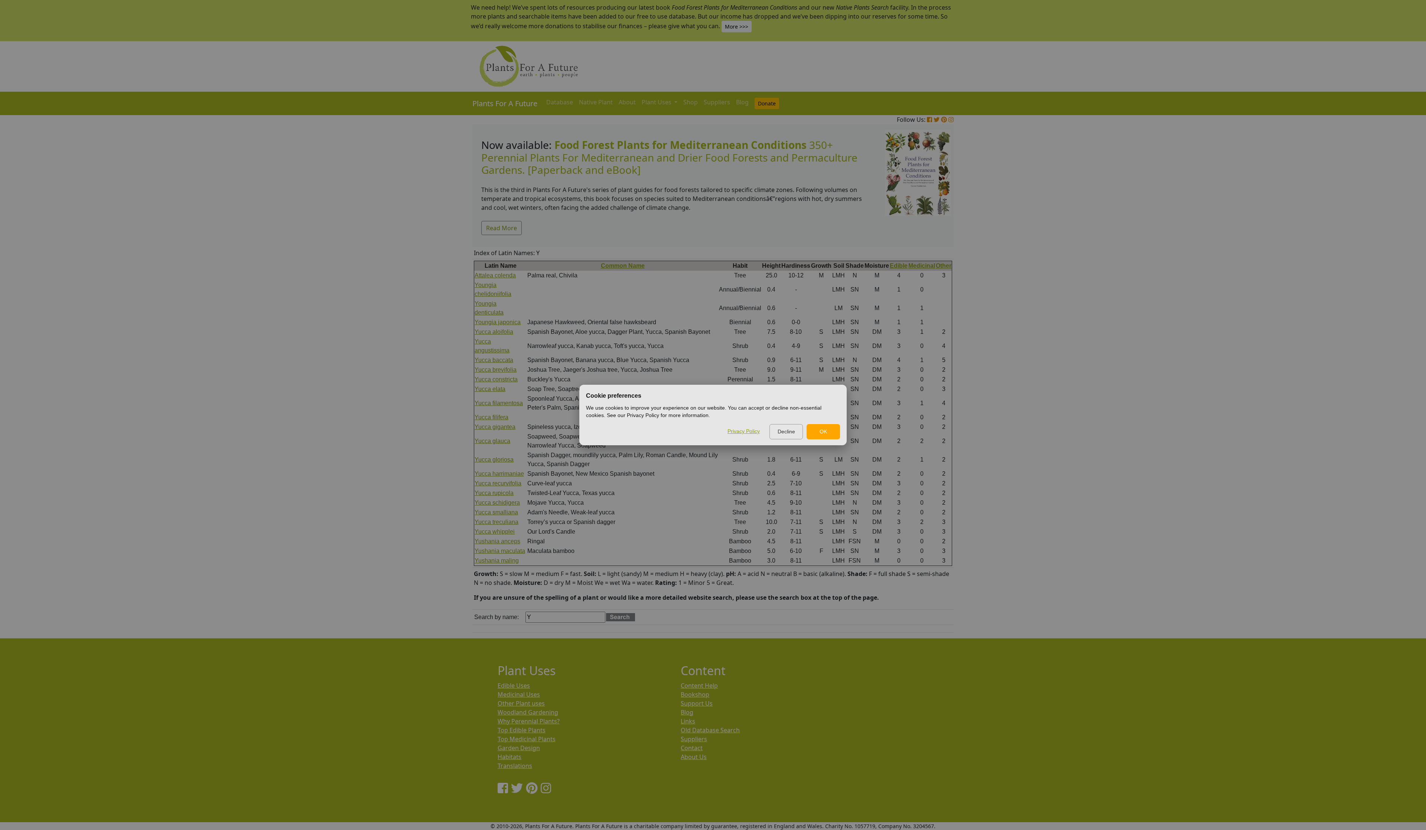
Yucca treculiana (496, 522)
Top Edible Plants (522, 730)
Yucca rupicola (494, 493)
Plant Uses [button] (657, 102)
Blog (742, 102)
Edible (899, 266)
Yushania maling (497, 560)
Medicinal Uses (519, 694)
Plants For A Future (504, 103)
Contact (692, 748)
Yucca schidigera (497, 502)
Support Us (697, 703)
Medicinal (921, 266)
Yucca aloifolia (494, 332)
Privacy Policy (743, 431)
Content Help (699, 685)
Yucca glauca (492, 441)
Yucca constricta (496, 379)
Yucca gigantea (495, 427)
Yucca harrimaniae (499, 474)
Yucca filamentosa (499, 403)
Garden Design (519, 748)
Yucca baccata (494, 360)
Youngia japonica (498, 322)
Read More (501, 228)
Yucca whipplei (495, 531)
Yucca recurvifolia (498, 483)
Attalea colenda (495, 275)
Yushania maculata (500, 551)
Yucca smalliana (496, 512)
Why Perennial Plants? (529, 721)
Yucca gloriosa (494, 459)
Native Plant (596, 102)
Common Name (623, 266)
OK (823, 431)
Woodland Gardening (528, 712)
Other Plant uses (521, 703)
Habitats (509, 757)
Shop (690, 102)
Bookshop (695, 694)
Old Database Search (710, 730)
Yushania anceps (497, 541)
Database (559, 102)
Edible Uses (514, 685)
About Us (694, 757)
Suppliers (717, 102)
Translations (515, 766)
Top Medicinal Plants (527, 739)
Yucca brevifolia (496, 370)
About (627, 102)
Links (688, 721)
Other (943, 266)
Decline (786, 431)
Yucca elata (490, 389)
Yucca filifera (491, 417)
